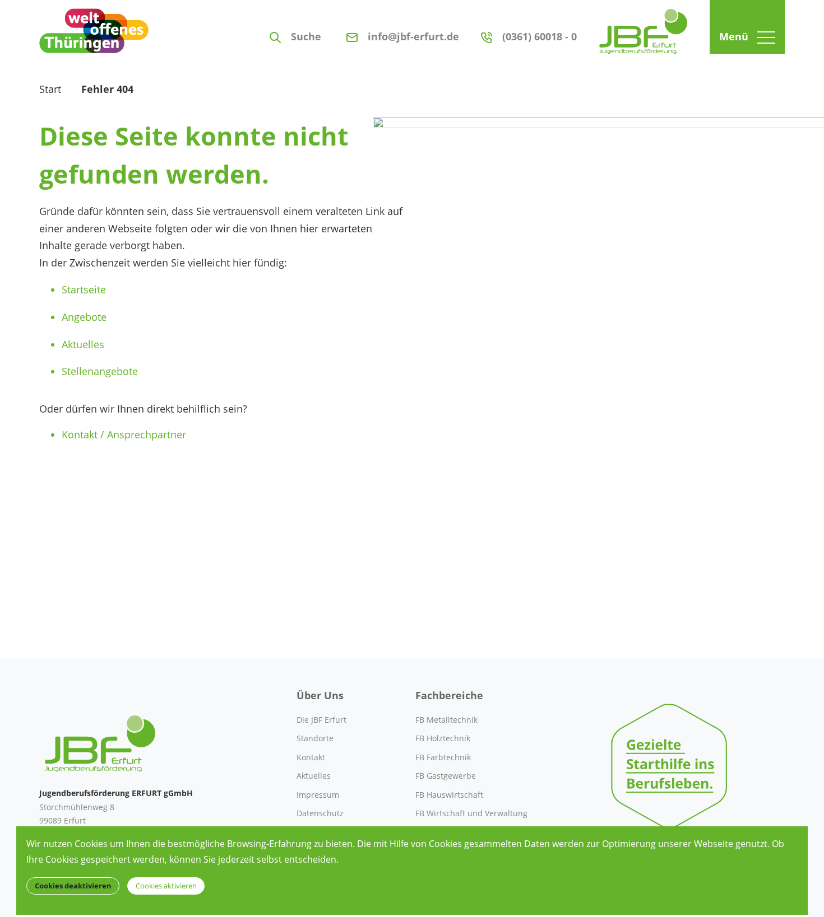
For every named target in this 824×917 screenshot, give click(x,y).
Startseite (84, 289)
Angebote (84, 317)
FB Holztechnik (442, 738)
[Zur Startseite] (643, 27)
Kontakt (311, 757)
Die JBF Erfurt (321, 719)
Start (50, 89)
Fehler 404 (107, 89)
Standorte (315, 738)
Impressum (318, 794)
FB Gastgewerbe (445, 775)
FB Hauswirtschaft (449, 794)
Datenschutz (320, 813)
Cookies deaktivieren (73, 886)
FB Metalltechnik (446, 719)
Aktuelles (83, 344)
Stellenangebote (100, 371)
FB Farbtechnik (443, 757)
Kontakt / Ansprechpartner (124, 434)
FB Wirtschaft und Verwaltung (471, 813)
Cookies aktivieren (166, 886)
